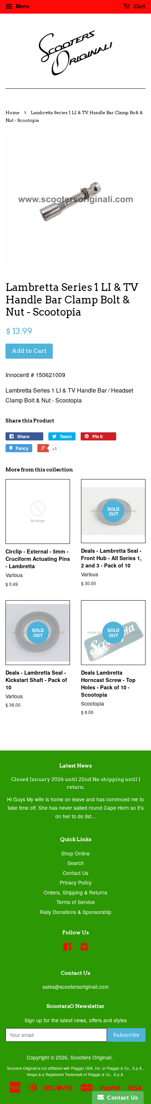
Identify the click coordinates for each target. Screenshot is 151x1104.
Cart (139, 6)
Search (75, 862)
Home (12, 112)
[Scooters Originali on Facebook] (67, 948)
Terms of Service (75, 902)
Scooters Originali (90, 1057)
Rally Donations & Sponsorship (75, 911)
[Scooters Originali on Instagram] (84, 948)
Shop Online (75, 853)
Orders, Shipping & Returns (75, 892)
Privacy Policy (76, 882)
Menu (22, 6)
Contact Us (75, 872)
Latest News (75, 766)
